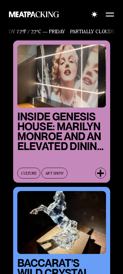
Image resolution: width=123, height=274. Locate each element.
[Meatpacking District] (34, 14)
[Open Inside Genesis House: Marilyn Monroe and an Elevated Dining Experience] (100, 173)
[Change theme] (94, 14)
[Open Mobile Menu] (110, 14)
